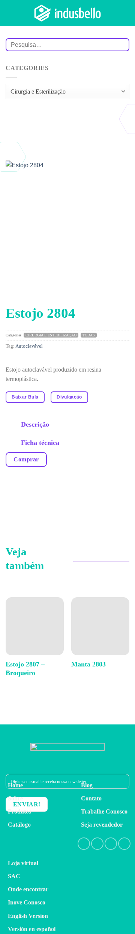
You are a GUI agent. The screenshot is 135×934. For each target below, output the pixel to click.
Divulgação (69, 397)
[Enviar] (120, 44)
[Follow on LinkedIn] (111, 843)
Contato (91, 798)
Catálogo (19, 824)
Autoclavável (29, 346)
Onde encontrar (28, 889)
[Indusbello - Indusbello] (67, 13)
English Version (28, 916)
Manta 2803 (88, 664)
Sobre (15, 798)
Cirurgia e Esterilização (51, 335)
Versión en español (32, 929)
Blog (87, 785)
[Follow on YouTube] (124, 843)
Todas (88, 335)
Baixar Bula (25, 397)
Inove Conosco (26, 902)
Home (15, 785)
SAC (14, 876)
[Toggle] (13, 425)
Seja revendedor (102, 824)
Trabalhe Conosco (104, 811)
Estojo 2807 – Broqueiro (25, 668)
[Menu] (124, 13)
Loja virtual (23, 863)
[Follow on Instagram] (97, 843)
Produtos (19, 811)
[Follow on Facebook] (84, 843)
